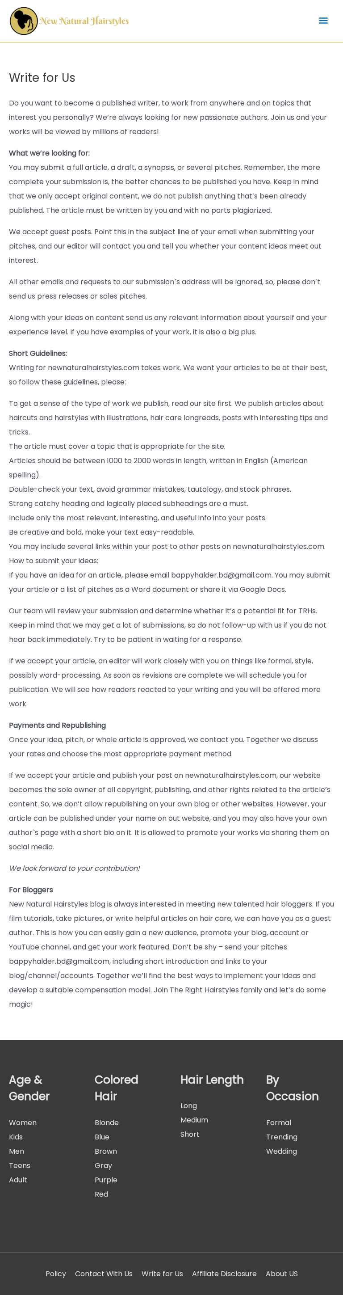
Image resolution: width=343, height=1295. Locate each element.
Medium (194, 1120)
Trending (281, 1137)
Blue (102, 1137)
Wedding (281, 1151)
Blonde (107, 1123)
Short (190, 1134)
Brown (106, 1151)
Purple (106, 1180)
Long (188, 1106)
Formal (278, 1123)
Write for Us (162, 1274)
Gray (103, 1165)
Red (101, 1194)
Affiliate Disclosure (224, 1274)
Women (23, 1123)
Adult (18, 1180)
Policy (56, 1274)
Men (16, 1151)
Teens (19, 1165)
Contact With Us (104, 1274)
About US (282, 1274)
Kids (16, 1137)
